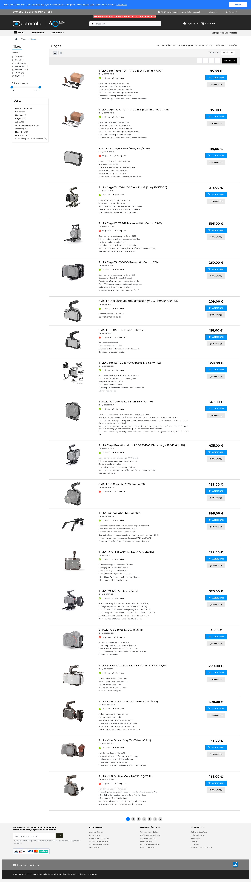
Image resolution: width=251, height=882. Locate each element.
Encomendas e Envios (99, 844)
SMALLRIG (21, 69)
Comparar (229, 61)
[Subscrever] (59, 836)
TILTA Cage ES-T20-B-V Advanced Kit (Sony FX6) (130, 362)
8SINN (19, 57)
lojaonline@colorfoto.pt (28, 865)
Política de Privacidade (150, 835)
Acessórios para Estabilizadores (31, 139)
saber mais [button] (121, 5)
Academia (195, 838)
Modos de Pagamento (99, 841)
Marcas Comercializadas (201, 847)
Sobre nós (233, 12)
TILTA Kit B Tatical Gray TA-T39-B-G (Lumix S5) (128, 701)
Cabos (19, 122)
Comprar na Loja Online (99, 838)
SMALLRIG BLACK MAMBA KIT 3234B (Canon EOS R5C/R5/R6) (138, 301)
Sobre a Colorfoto (199, 832)
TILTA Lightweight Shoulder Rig (120, 512)
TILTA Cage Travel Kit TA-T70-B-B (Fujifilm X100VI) (131, 70)
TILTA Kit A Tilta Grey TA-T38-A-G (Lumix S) (126, 551)
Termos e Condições (149, 832)
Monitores (21, 115)
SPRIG (19, 73)
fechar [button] (238, 5)
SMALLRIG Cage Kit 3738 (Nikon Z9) (122, 484)
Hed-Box (20, 63)
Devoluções (94, 847)
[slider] (11, 87)
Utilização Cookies (148, 838)
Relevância (227, 53)
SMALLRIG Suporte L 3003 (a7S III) (121, 629)
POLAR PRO (21, 66)
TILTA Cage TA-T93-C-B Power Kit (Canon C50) (129, 262)
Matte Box (21, 132)
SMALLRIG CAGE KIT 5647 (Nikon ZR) (122, 330)
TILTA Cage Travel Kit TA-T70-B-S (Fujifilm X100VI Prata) (135, 109)
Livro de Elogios (147, 847)
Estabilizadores (23, 108)
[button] (60, 53)
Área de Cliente (96, 832)
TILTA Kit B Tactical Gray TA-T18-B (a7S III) (125, 776)
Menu (21, 32)
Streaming (21, 129)
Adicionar (218, 78)
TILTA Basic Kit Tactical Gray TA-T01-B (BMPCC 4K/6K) (133, 665)
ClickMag (195, 844)
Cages (20, 118)
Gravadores (21, 112)
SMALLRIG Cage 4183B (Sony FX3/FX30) (124, 148)
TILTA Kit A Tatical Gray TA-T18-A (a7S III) (125, 740)
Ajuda (214, 12)
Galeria (194, 841)
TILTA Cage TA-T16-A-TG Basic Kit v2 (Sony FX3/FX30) (133, 187)
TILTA (19, 76)
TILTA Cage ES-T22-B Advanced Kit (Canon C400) (131, 223)
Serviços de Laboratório (224, 33)
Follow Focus (22, 135)
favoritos (217, 85)
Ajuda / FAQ (94, 835)
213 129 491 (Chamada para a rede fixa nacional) (180, 12)
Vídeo (23, 39)
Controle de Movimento (27, 125)
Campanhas (57, 32)
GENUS (19, 60)
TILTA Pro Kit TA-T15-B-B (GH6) (118, 590)
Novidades (38, 32)
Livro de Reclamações (150, 844)
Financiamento (146, 841)
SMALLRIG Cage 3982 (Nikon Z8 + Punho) (126, 401)
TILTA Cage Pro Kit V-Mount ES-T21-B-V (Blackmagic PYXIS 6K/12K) (142, 445)
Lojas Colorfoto (197, 835)
